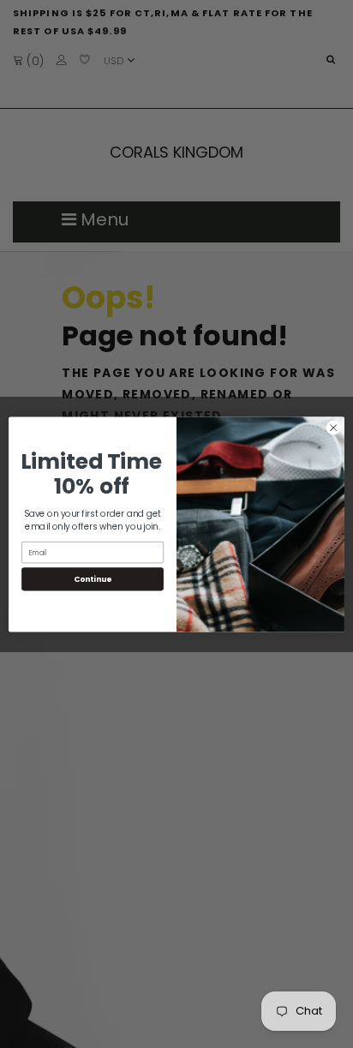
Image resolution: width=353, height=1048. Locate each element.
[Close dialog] (333, 427)
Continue (92, 578)
